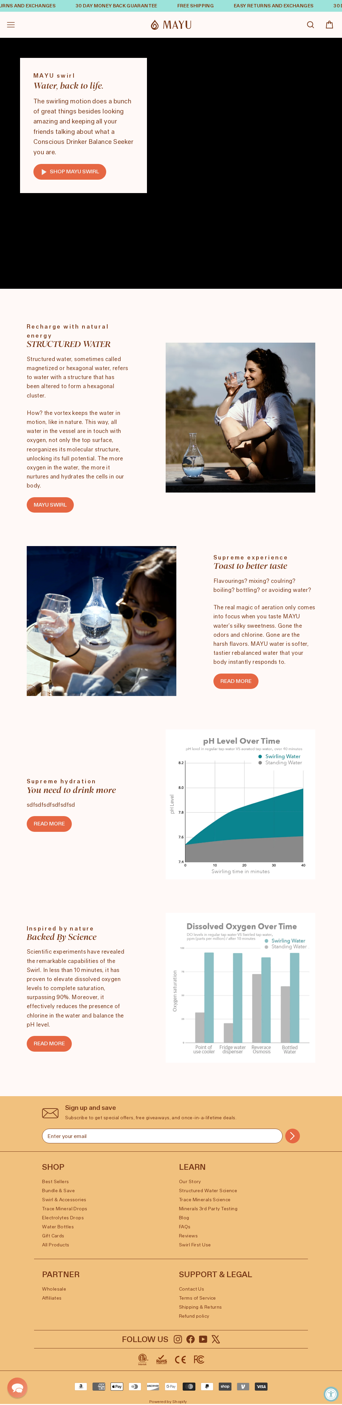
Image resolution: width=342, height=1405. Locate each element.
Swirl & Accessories (64, 1200)
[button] (17, 1388)
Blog (184, 1218)
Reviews (188, 1236)
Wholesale (54, 1289)
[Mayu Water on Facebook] (190, 1338)
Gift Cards (53, 1236)
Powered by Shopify (168, 1401)
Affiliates (51, 1298)
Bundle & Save (58, 1191)
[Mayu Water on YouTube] (203, 1338)
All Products (55, 1245)
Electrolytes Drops (63, 1218)
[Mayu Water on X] (216, 1338)
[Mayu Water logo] (171, 25)
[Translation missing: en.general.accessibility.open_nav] (10, 24)
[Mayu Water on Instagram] (178, 1338)
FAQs (185, 1227)
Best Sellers (55, 1181)
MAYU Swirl (50, 505)
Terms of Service (197, 1298)
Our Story (190, 1181)
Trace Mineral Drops (64, 1209)
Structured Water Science (208, 1191)
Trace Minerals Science (204, 1200)
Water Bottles (58, 1227)
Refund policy (194, 1316)
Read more (235, 681)
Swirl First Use (195, 1245)
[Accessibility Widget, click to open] (331, 1394)
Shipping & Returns (200, 1307)
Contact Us (191, 1289)
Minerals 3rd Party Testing (208, 1209)
